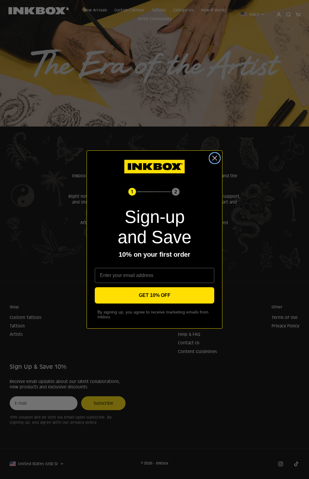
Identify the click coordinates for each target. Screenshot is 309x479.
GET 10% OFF (154, 295)
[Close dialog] (214, 158)
